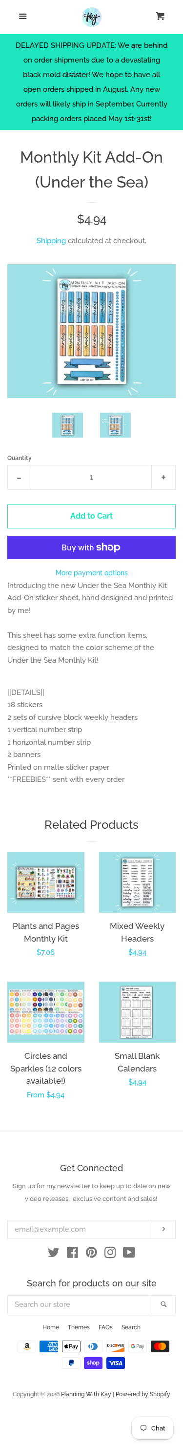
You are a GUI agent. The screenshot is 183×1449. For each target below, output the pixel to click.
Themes (79, 1327)
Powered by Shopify (143, 1394)
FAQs (106, 1327)
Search (131, 1327)
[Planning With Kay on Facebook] (72, 1254)
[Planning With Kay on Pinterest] (91, 1254)
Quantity (19, 458)
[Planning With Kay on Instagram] (110, 1254)
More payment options (92, 573)
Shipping (51, 240)
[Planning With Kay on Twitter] (54, 1254)
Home (50, 1327)
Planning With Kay (86, 1394)
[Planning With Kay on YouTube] (129, 1254)
